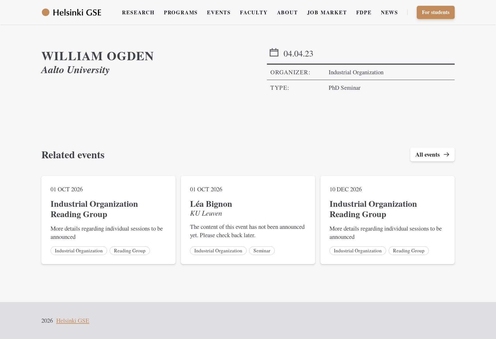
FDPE (364, 12)
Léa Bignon (211, 203)
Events (219, 12)
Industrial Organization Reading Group (94, 208)
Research (138, 12)
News (389, 12)
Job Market (327, 12)
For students (436, 12)
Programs (181, 12)
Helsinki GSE (72, 320)
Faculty (254, 12)
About (287, 12)
